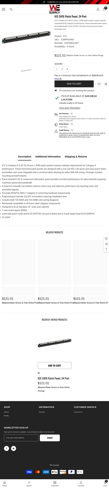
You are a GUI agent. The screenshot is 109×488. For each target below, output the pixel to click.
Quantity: (58, 64)
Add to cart (74, 84)
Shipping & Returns (76, 156)
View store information (69, 108)
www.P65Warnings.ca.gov (81, 137)
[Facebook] (6, 448)
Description (24, 156)
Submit (50, 437)
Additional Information (48, 156)
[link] (99, 84)
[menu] (3, 9)
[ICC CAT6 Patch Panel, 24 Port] (54, 344)
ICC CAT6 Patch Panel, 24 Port (53, 378)
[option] (26, 38)
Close (107, 2)
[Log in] (97, 9)
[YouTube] (13, 448)
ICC (65, 36)
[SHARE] (104, 84)
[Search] (11, 9)
